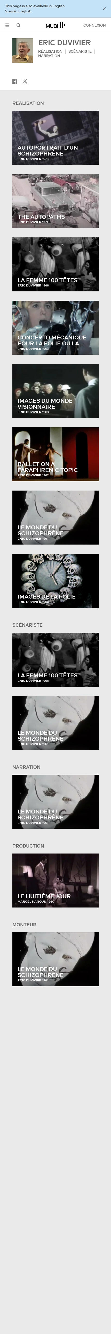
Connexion (94, 25)
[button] (7, 25)
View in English (18, 11)
